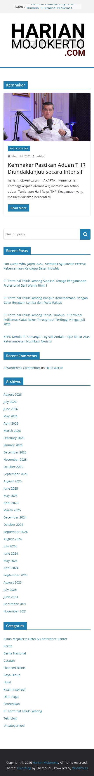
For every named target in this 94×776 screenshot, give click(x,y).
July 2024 (10, 546)
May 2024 (10, 561)
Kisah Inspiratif (14, 689)
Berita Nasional (19, 148)
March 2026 (12, 431)
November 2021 (15, 611)
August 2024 (12, 539)
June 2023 (10, 597)
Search (85, 234)
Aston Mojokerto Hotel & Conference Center (35, 639)
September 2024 (15, 532)
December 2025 (14, 452)
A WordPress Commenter (21, 368)
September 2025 (15, 474)
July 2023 (10, 589)
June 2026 (10, 409)
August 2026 (12, 394)
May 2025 (10, 496)
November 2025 (15, 459)
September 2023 (15, 575)
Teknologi (10, 718)
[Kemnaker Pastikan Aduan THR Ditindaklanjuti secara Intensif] (47, 117)
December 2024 (14, 517)
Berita (7, 646)
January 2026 (13, 445)
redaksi (40, 156)
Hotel (7, 682)
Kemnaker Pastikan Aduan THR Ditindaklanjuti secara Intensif (46, 168)
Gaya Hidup (12, 675)
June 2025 (10, 488)
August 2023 (12, 582)
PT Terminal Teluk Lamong (22, 711)
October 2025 (13, 467)
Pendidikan (11, 704)
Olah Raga (11, 697)
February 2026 (13, 438)
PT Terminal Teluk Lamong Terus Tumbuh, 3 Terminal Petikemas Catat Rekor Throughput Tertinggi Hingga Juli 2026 (44, 319)
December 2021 (14, 604)
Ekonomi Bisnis (14, 668)
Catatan (9, 660)
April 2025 (10, 503)
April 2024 (10, 568)
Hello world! (54, 368)
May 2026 (10, 416)
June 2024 (10, 553)
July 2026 (10, 402)
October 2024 (13, 524)
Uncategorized (14, 725)
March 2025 (12, 510)
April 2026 (10, 423)
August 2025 (12, 481)
